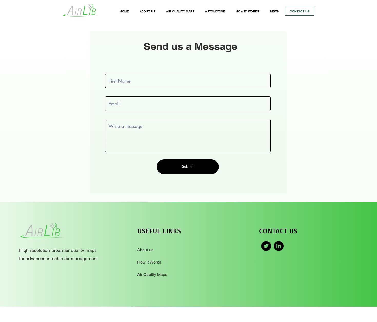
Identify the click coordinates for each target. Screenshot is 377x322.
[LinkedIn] (279, 246)
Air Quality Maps (152, 274)
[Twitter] (266, 246)
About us (145, 249)
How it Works (149, 262)
